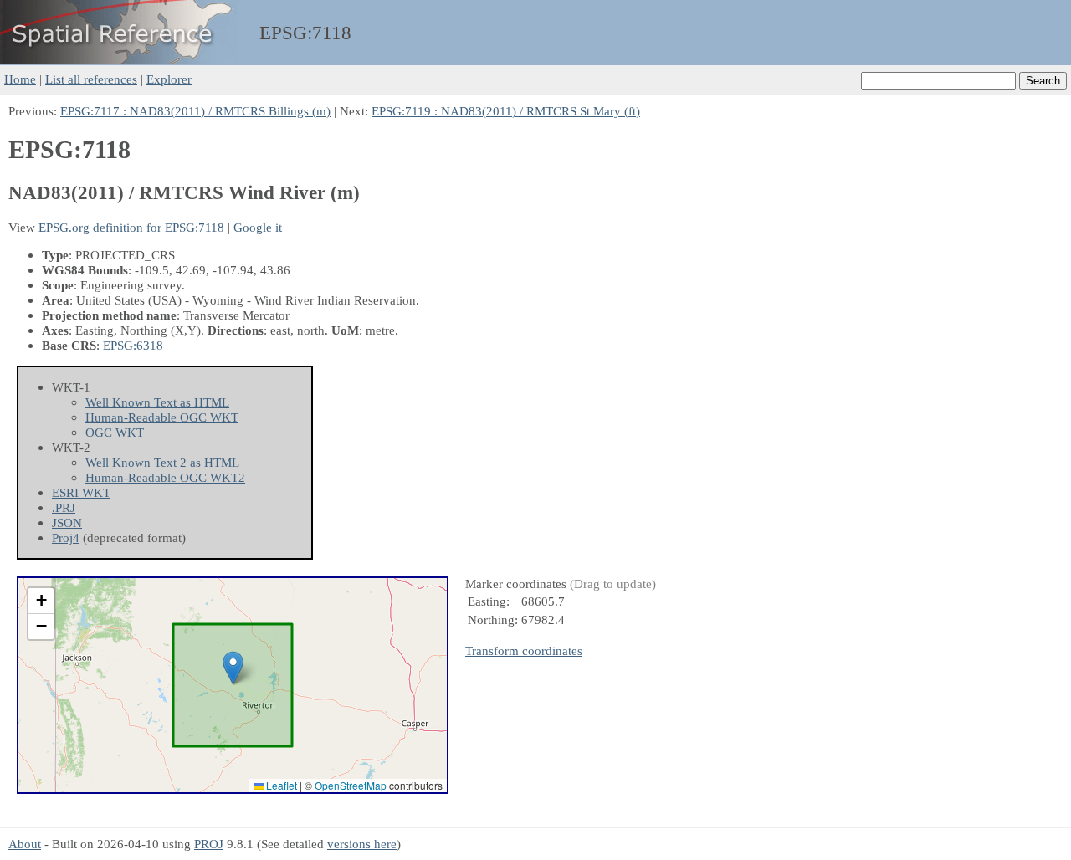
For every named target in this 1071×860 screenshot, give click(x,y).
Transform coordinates (523, 650)
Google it (257, 227)
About (24, 844)
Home (20, 79)
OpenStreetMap (351, 785)
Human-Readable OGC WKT (161, 417)
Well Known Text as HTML (157, 402)
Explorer (169, 79)
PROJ (208, 844)
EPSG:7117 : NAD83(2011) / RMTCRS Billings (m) (195, 111)
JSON (67, 522)
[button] (233, 668)
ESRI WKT (81, 492)
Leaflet (280, 785)
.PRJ (63, 507)
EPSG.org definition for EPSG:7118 (131, 227)
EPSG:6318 (133, 345)
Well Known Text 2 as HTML (162, 462)
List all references (91, 79)
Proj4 (65, 537)
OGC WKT (114, 432)
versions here (362, 844)
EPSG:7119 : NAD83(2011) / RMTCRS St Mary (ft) (506, 111)
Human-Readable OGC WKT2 (165, 477)
